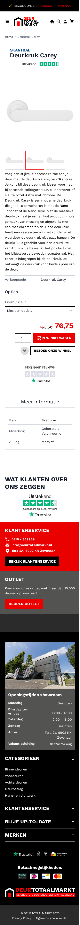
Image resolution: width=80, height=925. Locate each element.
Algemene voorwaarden (51, 918)
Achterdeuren (16, 782)
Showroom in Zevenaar (53, 5)
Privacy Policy (21, 918)
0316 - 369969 (23, 539)
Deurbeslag (14, 789)
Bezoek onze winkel (52, 351)
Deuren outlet (24, 604)
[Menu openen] (7, 21)
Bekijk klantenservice (32, 561)
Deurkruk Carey (28, 36)
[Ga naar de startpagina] (26, 21)
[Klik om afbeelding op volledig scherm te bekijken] (40, 111)
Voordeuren (14, 776)
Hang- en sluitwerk (20, 795)
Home (9, 36)
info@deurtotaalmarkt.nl (31, 545)
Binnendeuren (16, 769)
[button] (40, 759)
